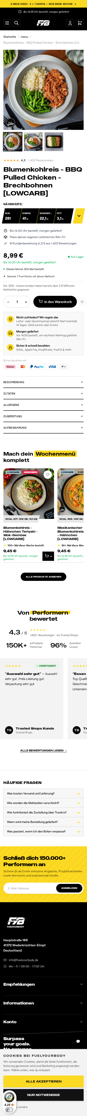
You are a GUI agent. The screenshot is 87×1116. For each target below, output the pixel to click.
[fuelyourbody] (43, 23)
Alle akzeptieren (43, 1081)
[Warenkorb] (80, 23)
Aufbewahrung (15, 427)
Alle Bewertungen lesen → (43, 750)
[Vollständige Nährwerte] (79, 215)
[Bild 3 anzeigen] (54, 141)
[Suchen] (16, 23)
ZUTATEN (9, 393)
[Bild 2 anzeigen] (33, 141)
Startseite (9, 36)
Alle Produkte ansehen (43, 576)
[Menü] (7, 23)
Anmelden (69, 888)
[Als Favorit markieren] (82, 302)
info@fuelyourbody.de (23, 960)
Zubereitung (12, 416)
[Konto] (70, 23)
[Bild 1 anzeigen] (12, 141)
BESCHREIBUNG (13, 382)
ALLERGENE (11, 405)
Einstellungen (16, 1107)
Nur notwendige (43, 1095)
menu (24, 36)
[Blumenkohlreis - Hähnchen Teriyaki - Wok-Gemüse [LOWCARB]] (28, 515)
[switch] (9, 1110)
